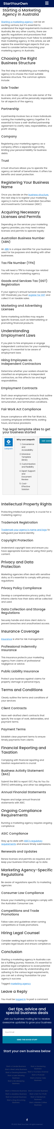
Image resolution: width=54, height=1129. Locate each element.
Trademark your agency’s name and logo (24, 529)
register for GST (36, 295)
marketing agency (21, 983)
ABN (7, 249)
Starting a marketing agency (17, 21)
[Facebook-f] (27, 1120)
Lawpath (9, 448)
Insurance (6, 639)
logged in (21, 999)
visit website (48, 440)
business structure (38, 194)
